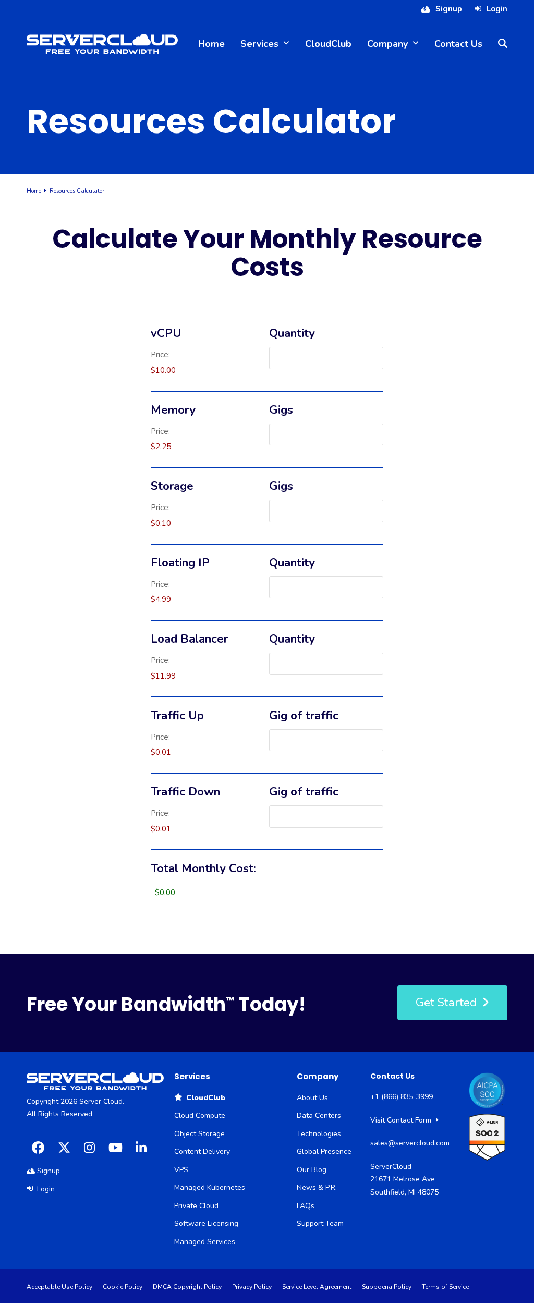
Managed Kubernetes (209, 1187)
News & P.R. (317, 1187)
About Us (312, 1098)
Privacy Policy (252, 1287)
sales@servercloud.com (410, 1143)
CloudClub (203, 1098)
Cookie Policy (122, 1287)
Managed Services (204, 1242)
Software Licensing (206, 1223)
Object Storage (199, 1134)
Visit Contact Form (401, 1120)
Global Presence (324, 1151)
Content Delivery (202, 1151)
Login (497, 9)
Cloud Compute (199, 1115)
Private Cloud (196, 1206)
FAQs (305, 1206)
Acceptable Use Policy (59, 1287)
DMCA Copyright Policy (187, 1287)
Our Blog (311, 1170)
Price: (160, 354)
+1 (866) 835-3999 (401, 1097)
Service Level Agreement (316, 1287)
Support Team (320, 1223)
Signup (448, 9)
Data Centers (319, 1115)
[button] (502, 43)
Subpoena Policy (386, 1287)
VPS (181, 1170)
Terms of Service (445, 1287)
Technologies (319, 1134)
